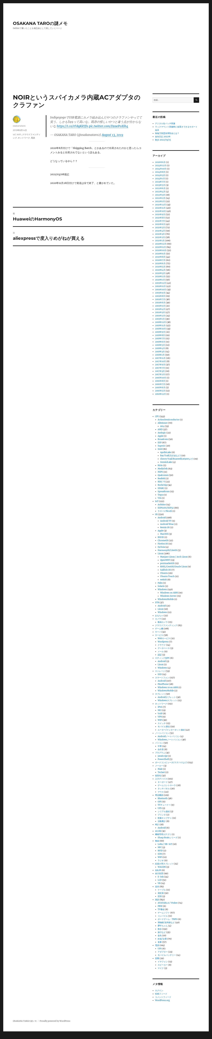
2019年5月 (160, 306)
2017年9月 (160, 364)
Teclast (161, 772)
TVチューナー (164, 805)
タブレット (160, 694)
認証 (160, 654)
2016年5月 (160, 390)
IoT (14, 134)
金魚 (160, 935)
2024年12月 (160, 165)
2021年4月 (160, 230)
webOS (163, 579)
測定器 (161, 893)
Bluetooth (162, 798)
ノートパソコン (162, 733)
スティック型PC (162, 658)
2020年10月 (160, 250)
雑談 (157, 899)
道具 (157, 886)
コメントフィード (163, 997)
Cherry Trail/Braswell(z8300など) (176, 459)
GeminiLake (166, 462)
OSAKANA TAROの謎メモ (40, 23)
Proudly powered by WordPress (55, 1021)
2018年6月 (160, 341)
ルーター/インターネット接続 (171, 730)
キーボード (163, 782)
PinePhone (163, 684)
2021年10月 (160, 211)
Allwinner (162, 423)
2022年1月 (160, 201)
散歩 (160, 929)
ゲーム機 (159, 628)
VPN (160, 716)
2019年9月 (160, 293)
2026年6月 (160, 162)
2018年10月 (160, 328)
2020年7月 (160, 260)
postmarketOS (167, 563)
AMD (160, 429)
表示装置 (159, 873)
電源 (33, 138)
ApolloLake (165, 452)
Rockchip (162, 485)
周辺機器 (159, 795)
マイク (161, 968)
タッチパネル (164, 788)
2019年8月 (160, 296)
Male (160, 769)
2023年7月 (160, 181)
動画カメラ (163, 622)
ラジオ (161, 860)
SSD (160, 674)
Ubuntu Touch (167, 576)
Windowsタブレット (167, 700)
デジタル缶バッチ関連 (165, 123)
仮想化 (158, 775)
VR (159, 883)
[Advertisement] (106, 70)
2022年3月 (160, 195)
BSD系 (161, 537)
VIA (159, 498)
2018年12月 (160, 322)
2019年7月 (160, 299)
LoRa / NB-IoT (165, 844)
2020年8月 (160, 257)
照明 (160, 896)
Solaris (161, 586)
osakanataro (19, 126)
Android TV (165, 521)
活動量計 (162, 821)
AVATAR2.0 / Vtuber (168, 903)
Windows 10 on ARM (168, 687)
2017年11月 (160, 358)
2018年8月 (160, 335)
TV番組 (161, 909)
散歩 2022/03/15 (163, 140)
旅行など (162, 932)
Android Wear (167, 524)
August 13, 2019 (112, 135)
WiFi (19, 134)
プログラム (160, 752)
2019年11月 (160, 286)
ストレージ (160, 671)
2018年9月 (160, 332)
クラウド (162, 645)
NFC (160, 847)
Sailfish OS (165, 570)
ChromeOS (163, 540)
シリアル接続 (164, 811)
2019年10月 (160, 289)
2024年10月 (160, 168)
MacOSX (164, 534)
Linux (160, 553)
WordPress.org (162, 1000)
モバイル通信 (164, 726)
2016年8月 (160, 381)
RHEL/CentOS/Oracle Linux (173, 566)
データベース (164, 648)
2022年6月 (160, 188)
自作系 (161, 749)
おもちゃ (159, 615)
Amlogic (162, 432)
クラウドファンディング (166, 625)
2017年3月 (160, 371)
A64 (162, 426)
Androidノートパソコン (169, 736)
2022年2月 (160, 198)
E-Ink (161, 876)
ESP (159, 442)
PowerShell (163, 759)
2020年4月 (160, 270)
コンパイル (163, 916)
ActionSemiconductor (168, 419)
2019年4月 (160, 309)
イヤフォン (163, 961)
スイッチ (162, 723)
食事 (160, 942)
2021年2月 (160, 237)
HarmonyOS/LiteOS (167, 550)
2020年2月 (160, 276)
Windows (162, 589)
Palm (160, 583)
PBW (160, 906)
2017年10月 (160, 361)
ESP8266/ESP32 (166, 508)
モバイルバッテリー (167, 955)
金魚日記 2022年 (163, 136)
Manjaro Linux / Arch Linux (174, 556)
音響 (157, 958)
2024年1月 (160, 178)
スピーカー (163, 965)
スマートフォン (162, 677)
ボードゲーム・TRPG (167, 919)
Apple (160, 436)
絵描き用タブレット (164, 863)
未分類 (158, 831)
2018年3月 (160, 351)
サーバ (158, 632)
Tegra (160, 494)
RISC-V (161, 481)
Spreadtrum (163, 491)
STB (157, 602)
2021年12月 (160, 204)
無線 (157, 841)
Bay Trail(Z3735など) (170, 455)
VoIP (160, 713)
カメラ (158, 619)
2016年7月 (160, 384)
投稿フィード (161, 994)
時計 (157, 824)
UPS (160, 808)
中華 (160, 746)
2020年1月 (160, 279)
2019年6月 (160, 302)
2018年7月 (160, 338)
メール (161, 651)
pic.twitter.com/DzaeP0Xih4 (108, 126)
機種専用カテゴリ (163, 834)
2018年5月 (160, 345)
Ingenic (161, 445)
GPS (160, 801)
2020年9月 (160, 253)
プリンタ (162, 814)
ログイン (159, 990)
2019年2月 (160, 315)
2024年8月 (160, 172)
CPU (157, 416)
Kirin (160, 465)
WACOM (162, 867)
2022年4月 (160, 191)
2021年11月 (160, 208)
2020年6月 (160, 263)
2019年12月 (160, 283)
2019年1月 (160, 319)
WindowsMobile (166, 599)
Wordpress (163, 641)
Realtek (161, 478)
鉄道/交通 (162, 938)
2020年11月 (160, 247)
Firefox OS (163, 543)
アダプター (163, 952)
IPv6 (160, 707)
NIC (159, 710)
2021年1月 (160, 240)
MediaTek (162, 468)
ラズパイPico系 (165, 511)
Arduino (162, 504)
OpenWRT (165, 560)
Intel (160, 449)
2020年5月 (160, 266)
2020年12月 (160, 244)
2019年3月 (160, 312)
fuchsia (161, 547)
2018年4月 (160, 348)
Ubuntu (164, 573)
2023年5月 (160, 185)
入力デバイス (161, 779)
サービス (159, 635)
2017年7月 (160, 368)
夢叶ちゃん (163, 925)
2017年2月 (160, 374)
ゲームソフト (164, 912)
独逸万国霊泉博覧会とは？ (167, 133)
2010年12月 (160, 394)
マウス (161, 792)
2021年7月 (160, 221)
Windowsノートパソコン (169, 739)
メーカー (159, 765)
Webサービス (164, 638)
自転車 (158, 870)
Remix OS (165, 527)
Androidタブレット (167, 697)
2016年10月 (160, 377)
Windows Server (168, 596)
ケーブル (162, 890)
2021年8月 (160, 217)
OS (156, 514)
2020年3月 (160, 273)
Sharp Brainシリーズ (168, 837)
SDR (160, 854)
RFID (160, 850)
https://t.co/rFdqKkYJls (72, 126)
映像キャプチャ (165, 818)
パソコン (159, 743)
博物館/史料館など (166, 922)
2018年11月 (160, 325)
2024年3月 (160, 175)
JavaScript (163, 756)
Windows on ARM (169, 592)
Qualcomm (163, 475)
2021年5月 (160, 227)
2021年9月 (160, 214)
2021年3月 (160, 234)
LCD (160, 880)
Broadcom (163, 439)
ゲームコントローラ (167, 785)
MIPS (160, 472)
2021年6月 (160, 224)
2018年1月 (160, 355)
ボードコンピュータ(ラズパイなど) (171, 762)
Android (162, 517)
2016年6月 (160, 387)
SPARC (161, 488)
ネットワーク (24, 138)
